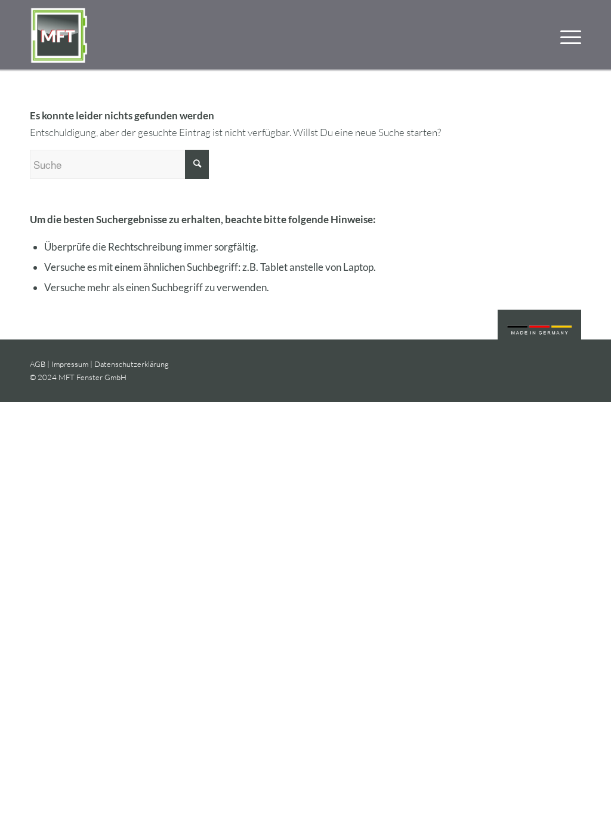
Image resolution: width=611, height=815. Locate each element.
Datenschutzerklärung (131, 364)
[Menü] (567, 35)
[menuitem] (567, 35)
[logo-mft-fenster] (60, 35)
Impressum (69, 364)
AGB (37, 364)
